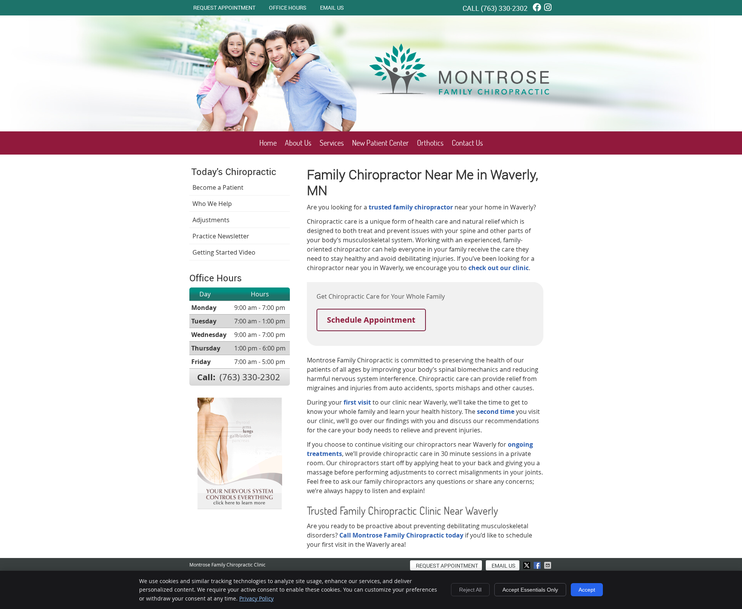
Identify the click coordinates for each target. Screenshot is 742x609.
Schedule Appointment (371, 320)
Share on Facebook (538, 565)
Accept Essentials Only (530, 590)
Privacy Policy (256, 598)
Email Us (332, 7)
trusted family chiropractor (411, 207)
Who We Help (212, 203)
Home (268, 143)
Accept (587, 590)
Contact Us (467, 143)
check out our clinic (498, 268)
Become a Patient (217, 187)
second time (495, 411)
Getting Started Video (223, 252)
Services (332, 143)
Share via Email (548, 565)
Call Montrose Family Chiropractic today (401, 535)
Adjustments (211, 220)
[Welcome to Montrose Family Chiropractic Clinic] (462, 104)
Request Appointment (224, 7)
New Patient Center (380, 143)
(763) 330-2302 (504, 8)
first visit (357, 402)
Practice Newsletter (220, 236)
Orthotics (430, 143)
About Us (298, 143)
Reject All (470, 590)
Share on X (527, 565)
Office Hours (287, 7)
